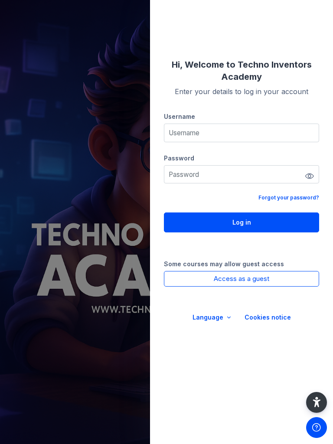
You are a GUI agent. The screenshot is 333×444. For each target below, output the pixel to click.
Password (179, 158)
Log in (241, 222)
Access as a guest (241, 278)
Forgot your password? (288, 197)
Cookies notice (268, 317)
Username (179, 116)
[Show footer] (316, 427)
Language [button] (209, 317)
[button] (316, 402)
